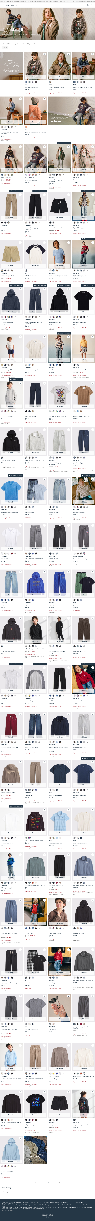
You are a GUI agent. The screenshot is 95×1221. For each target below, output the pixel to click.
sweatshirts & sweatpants (34, 1160)
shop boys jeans (56, 121)
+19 (87, 317)
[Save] (44, 54)
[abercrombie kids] (11, 5)
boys (7, 1192)
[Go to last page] (60, 1182)
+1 (39, 174)
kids (3, 1192)
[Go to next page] (54, 1182)
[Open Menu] (2, 5)
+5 (63, 364)
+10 (15, 317)
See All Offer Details (7, 1210)
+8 (39, 695)
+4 (15, 126)
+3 (63, 411)
